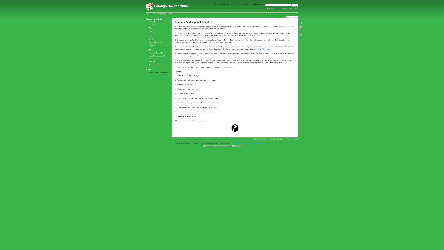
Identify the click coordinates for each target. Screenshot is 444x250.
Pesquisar (294, 5)
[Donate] (217, 146)
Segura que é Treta (155, 43)
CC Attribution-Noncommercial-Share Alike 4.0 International (251, 143)
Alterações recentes (271, 8)
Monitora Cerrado (154, 65)
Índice (296, 8)
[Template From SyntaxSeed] (236, 146)
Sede (150, 31)
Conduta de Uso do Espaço (157, 53)
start (157, 13)
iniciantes (163, 13)
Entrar (296, 6)
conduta (170, 13)
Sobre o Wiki (153, 62)
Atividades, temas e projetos (157, 56)
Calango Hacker (154, 22)
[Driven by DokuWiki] (226, 146)
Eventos (151, 37)
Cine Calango (153, 40)
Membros (151, 28)
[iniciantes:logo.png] (235, 128)
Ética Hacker (266, 49)
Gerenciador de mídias (286, 8)
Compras (151, 59)
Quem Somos (153, 25)
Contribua (152, 46)
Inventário (152, 34)
